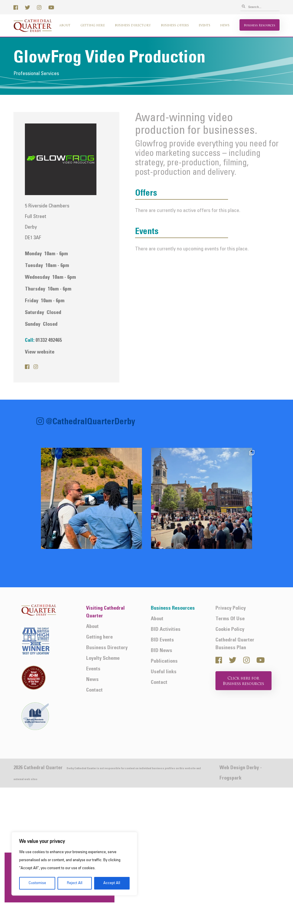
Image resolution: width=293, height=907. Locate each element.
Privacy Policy (230, 608)
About (64, 25)
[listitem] (91, 498)
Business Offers (175, 25)
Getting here (92, 25)
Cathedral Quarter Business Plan (234, 644)
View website (39, 352)
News (224, 25)
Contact (94, 690)
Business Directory (133, 25)
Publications (164, 661)
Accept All (111, 883)
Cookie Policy (229, 629)
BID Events (162, 640)
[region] (74, 864)
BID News (161, 650)
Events (204, 25)
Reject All (74, 883)
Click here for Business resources (243, 681)
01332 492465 (48, 340)
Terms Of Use (230, 619)
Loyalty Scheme (103, 658)
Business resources (259, 25)
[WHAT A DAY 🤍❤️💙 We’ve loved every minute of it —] (201, 498)
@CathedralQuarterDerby (90, 422)
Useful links (164, 672)
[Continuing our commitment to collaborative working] (91, 498)
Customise (37, 883)
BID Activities (166, 629)
